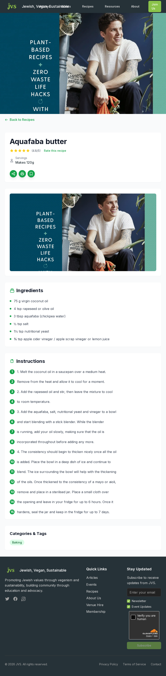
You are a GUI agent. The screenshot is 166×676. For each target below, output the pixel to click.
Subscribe (144, 645)
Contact (156, 664)
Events (66, 6)
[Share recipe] (13, 173)
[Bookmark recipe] (31, 173)
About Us (93, 598)
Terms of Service (134, 664)
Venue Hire (94, 605)
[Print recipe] (22, 173)
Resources (112, 6)
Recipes (88, 6)
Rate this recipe (55, 150)
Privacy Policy (108, 664)
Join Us (155, 6)
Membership (95, 612)
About (135, 6)
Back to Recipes (22, 120)
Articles (44, 6)
